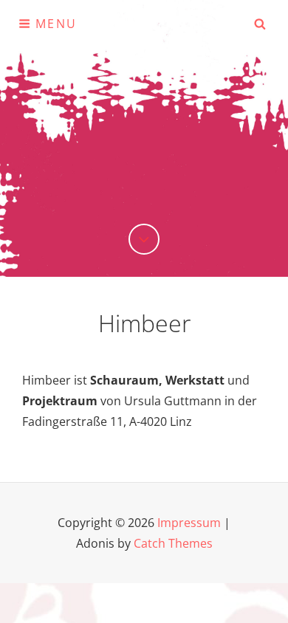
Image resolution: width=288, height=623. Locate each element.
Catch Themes (173, 543)
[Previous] (144, 239)
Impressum (189, 522)
